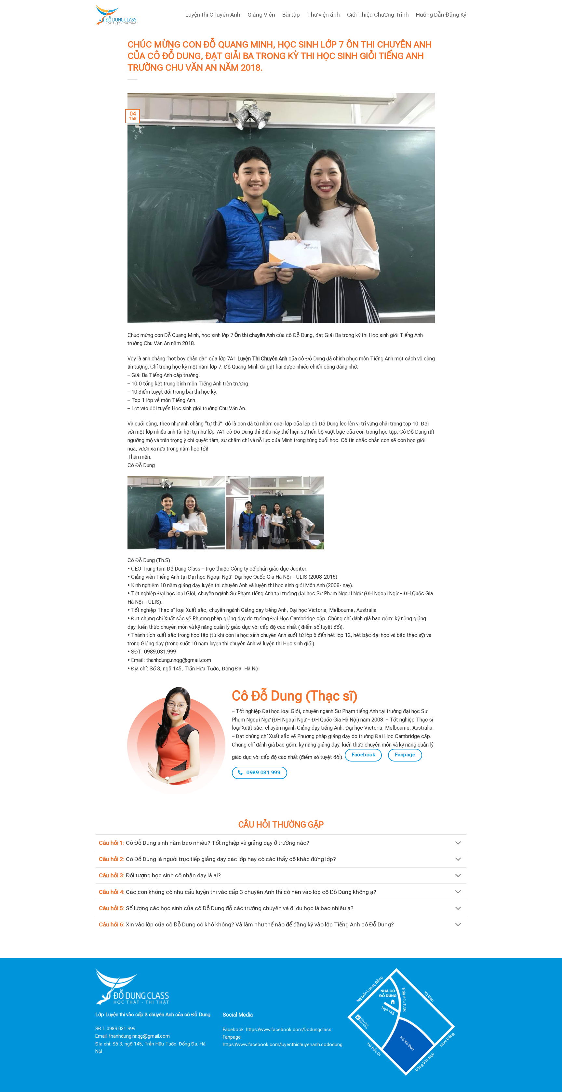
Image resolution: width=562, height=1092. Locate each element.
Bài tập (291, 14)
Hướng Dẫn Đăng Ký (441, 14)
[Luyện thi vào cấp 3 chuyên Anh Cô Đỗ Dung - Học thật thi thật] (116, 14)
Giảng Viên (261, 14)
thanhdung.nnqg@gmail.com (139, 1036)
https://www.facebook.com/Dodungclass (288, 1029)
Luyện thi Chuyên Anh (212, 14)
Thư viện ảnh (323, 14)
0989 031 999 (121, 1028)
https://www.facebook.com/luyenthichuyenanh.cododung (282, 1044)
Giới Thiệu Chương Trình (378, 14)
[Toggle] (458, 843)
